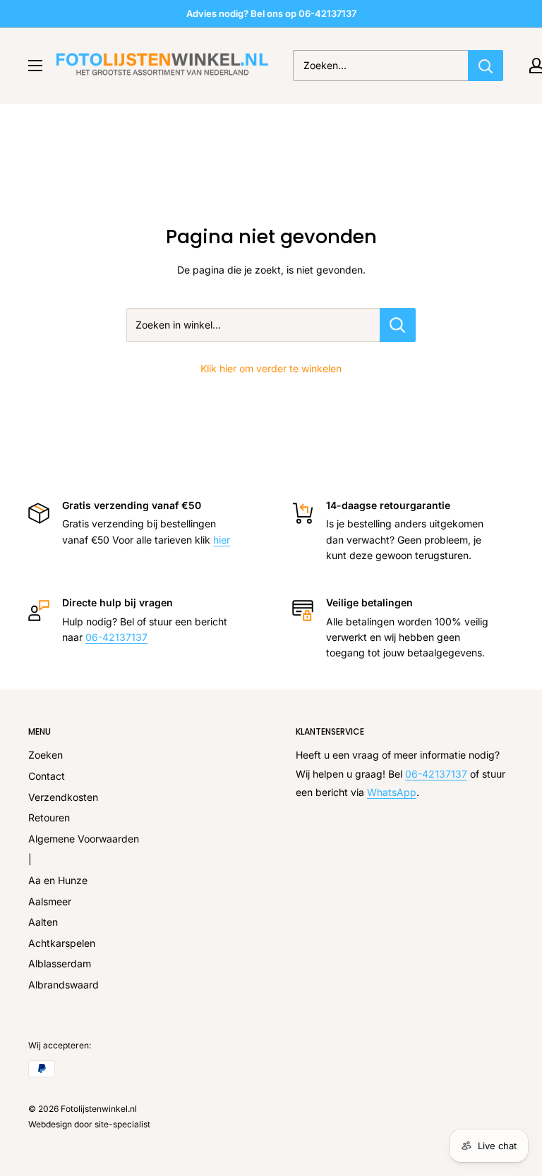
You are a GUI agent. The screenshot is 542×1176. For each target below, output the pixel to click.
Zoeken (45, 755)
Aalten (43, 922)
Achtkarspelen (61, 943)
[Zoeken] (485, 65)
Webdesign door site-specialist (89, 1124)
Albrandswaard (63, 985)
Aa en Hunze (58, 880)
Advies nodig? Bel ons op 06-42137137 (271, 13)
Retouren (49, 817)
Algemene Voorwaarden (83, 839)
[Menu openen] (35, 65)
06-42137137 (116, 637)
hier (221, 540)
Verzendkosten (63, 797)
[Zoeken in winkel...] (398, 325)
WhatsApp (391, 792)
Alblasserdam (59, 963)
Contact (46, 776)
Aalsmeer (49, 901)
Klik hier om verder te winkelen (271, 368)
